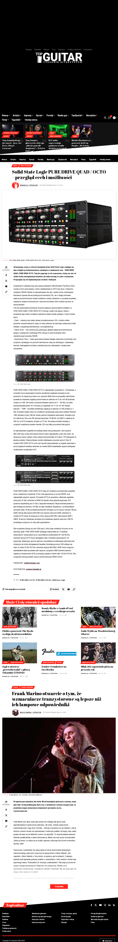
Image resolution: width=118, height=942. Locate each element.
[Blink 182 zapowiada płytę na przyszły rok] (98, 652)
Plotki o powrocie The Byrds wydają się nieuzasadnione (17, 632)
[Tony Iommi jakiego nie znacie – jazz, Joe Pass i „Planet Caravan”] (12, 131)
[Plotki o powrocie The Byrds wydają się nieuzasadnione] (19, 617)
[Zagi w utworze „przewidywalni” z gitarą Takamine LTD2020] (19, 652)
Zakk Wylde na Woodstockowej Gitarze (98, 632)
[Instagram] (105, 905)
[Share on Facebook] (6, 275)
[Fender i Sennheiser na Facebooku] (59, 652)
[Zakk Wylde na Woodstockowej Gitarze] (98, 617)
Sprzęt (59, 662)
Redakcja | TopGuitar (29, 185)
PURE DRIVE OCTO (27, 580)
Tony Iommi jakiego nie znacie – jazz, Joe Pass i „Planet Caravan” (12, 144)
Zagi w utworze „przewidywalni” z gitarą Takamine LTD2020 (16, 669)
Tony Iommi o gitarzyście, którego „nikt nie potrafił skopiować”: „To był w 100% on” (35, 145)
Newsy (52, 133)
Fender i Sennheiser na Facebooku (54, 668)
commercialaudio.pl (33, 569)
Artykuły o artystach (10, 133)
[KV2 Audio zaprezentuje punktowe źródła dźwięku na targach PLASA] (59, 131)
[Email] (6, 286)
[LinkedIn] (109, 905)
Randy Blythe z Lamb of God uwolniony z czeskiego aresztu (58, 610)
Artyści (6, 136)
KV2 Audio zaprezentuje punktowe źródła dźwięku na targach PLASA (58, 145)
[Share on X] (6, 281)
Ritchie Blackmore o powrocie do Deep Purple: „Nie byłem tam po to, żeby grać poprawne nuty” (81, 145)
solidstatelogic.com (32, 563)
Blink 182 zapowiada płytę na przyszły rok (97, 668)
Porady (15, 687)
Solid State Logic (58, 580)
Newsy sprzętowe (55, 136)
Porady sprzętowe (27, 687)
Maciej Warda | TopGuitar (30, 712)
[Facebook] (91, 905)
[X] (95, 905)
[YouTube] (100, 905)
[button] (105, 118)
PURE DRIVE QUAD (43, 580)
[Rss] (114, 905)
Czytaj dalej (59, 886)
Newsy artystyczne (10, 627)
